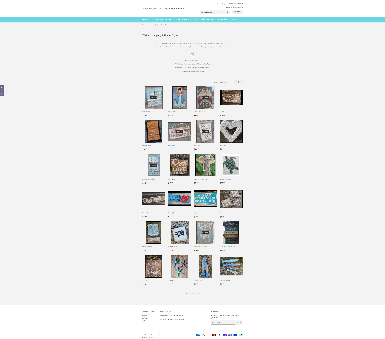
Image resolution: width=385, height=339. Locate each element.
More (234, 20)
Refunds (145, 318)
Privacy (144, 315)
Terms (144, 320)
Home (144, 25)
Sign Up (239, 322)
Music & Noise (223, 20)
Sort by (215, 82)
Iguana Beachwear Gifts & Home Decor (163, 8)
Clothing (146, 20)
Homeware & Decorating (187, 20)
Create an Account (238, 7)
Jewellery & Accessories (163, 20)
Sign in (228, 7)
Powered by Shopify (148, 337)
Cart (239, 12)
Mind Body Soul (207, 20)
